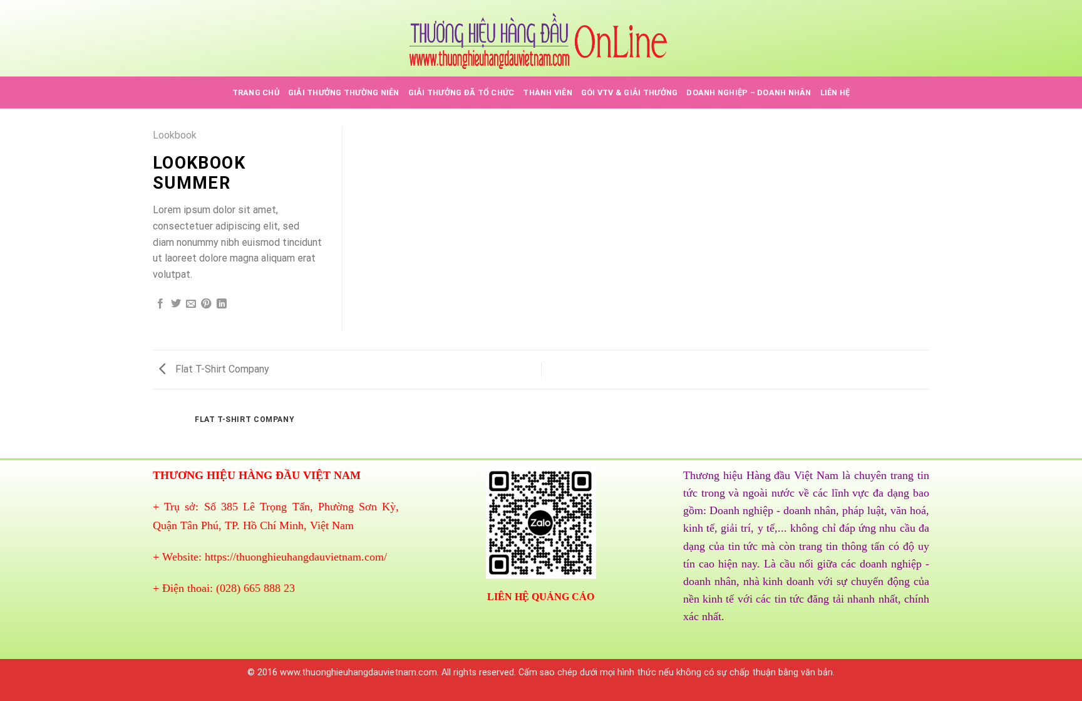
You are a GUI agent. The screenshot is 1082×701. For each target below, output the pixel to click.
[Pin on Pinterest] (206, 304)
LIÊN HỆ (835, 92)
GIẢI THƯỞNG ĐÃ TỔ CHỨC (461, 92)
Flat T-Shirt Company (221, 369)
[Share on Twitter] (176, 304)
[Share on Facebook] (160, 304)
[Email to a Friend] (191, 304)
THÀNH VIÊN (547, 92)
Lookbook (175, 135)
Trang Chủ (255, 92)
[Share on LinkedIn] (222, 304)
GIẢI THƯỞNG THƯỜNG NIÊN (343, 92)
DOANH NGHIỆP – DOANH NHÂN (748, 92)
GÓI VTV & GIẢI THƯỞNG (629, 92)
